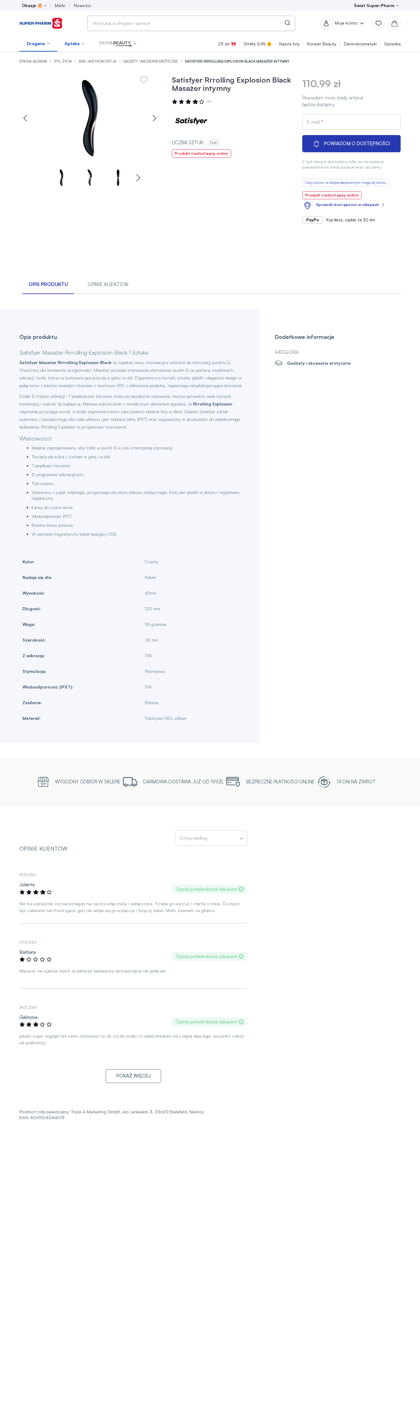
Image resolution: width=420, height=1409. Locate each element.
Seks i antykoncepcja (98, 61)
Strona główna (33, 61)
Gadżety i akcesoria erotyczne (151, 61)
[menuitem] (38, 44)
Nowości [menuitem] (82, 5)
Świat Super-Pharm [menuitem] (374, 5)
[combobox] (191, 23)
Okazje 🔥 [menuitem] (32, 5)
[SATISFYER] (190, 121)
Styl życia (63, 61)
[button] (118, 44)
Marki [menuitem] (60, 5)
